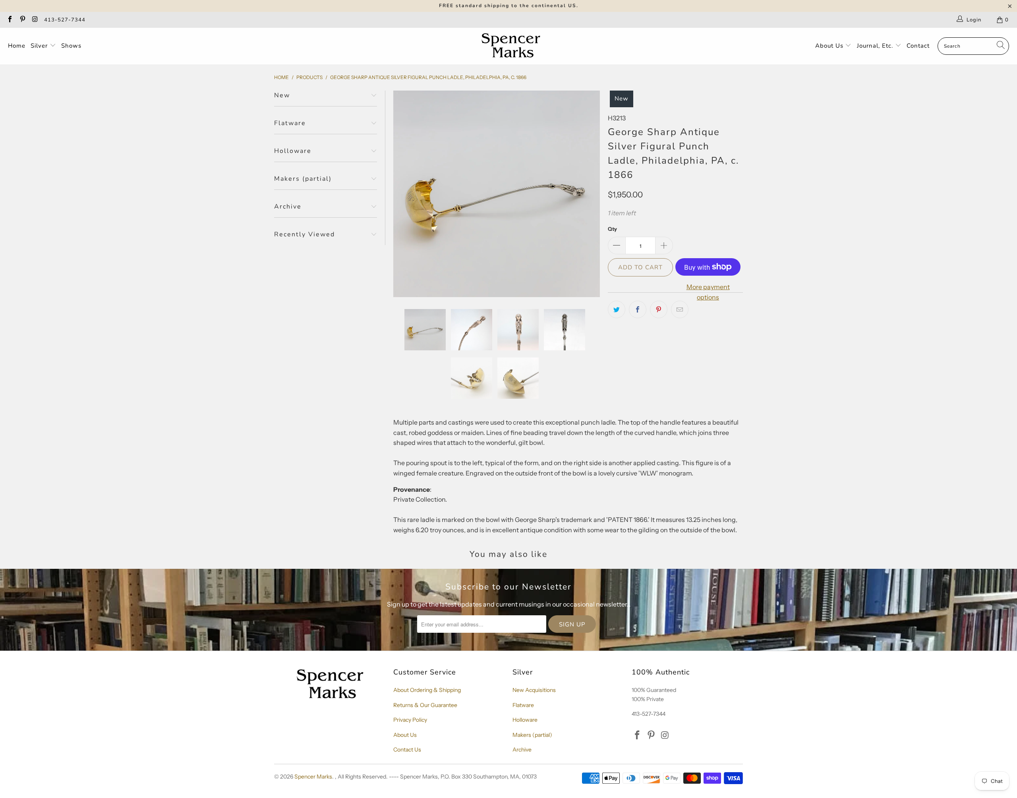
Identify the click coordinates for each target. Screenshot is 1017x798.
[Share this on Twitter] (616, 309)
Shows (71, 46)
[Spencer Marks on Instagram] (34, 20)
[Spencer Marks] (512, 46)
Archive (522, 749)
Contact (918, 46)
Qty (612, 229)
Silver (40, 46)
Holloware (525, 719)
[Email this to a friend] (679, 309)
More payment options (708, 292)
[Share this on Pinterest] (658, 309)
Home (16, 46)
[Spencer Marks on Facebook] (9, 20)
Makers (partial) (532, 734)
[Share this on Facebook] (637, 309)
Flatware (523, 705)
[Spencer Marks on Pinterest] (21, 20)
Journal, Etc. (876, 46)
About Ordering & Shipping (427, 690)
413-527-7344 (64, 19)
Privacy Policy (410, 719)
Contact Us (407, 749)
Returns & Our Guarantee (425, 705)
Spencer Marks (313, 776)
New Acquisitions (534, 690)
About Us (830, 46)
